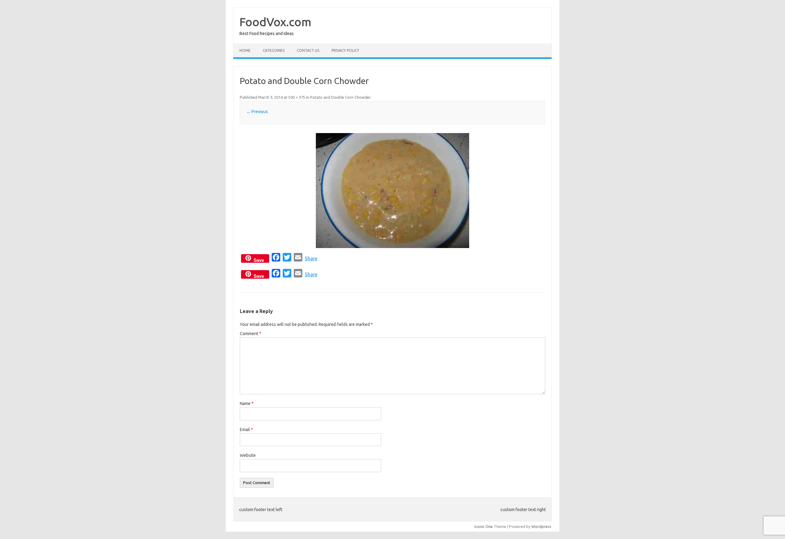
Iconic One (483, 526)
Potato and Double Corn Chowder (340, 97)
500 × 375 (296, 97)
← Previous (257, 111)
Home (245, 50)
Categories (274, 50)
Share (311, 258)
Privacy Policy (345, 50)
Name (247, 403)
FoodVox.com (275, 21)
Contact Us (308, 50)
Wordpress (541, 526)
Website (248, 455)
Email (246, 429)
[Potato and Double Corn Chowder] (392, 190)
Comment (250, 333)
